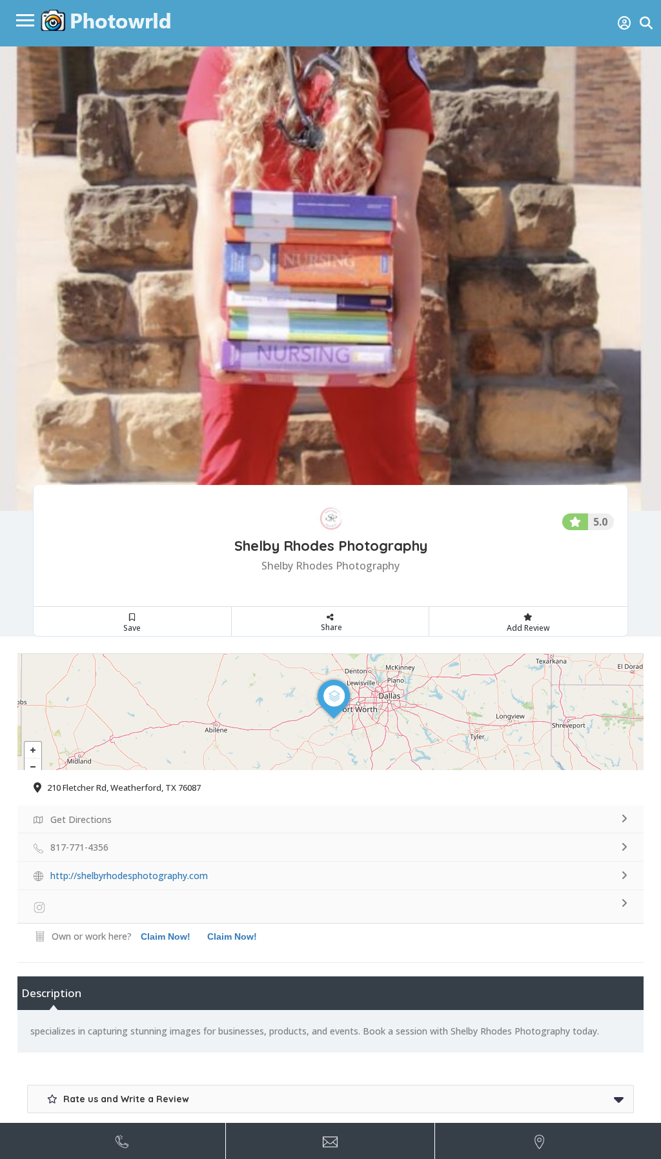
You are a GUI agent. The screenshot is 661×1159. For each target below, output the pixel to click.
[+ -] (330, 712)
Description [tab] (51, 993)
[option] (330, 278)
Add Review (528, 627)
